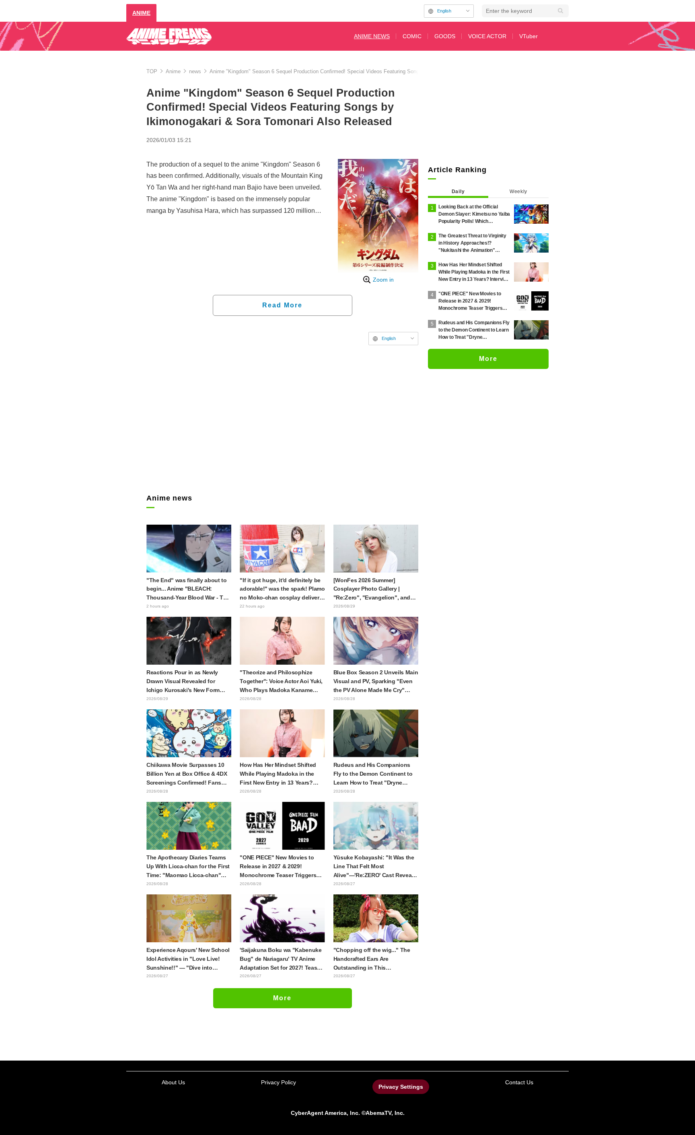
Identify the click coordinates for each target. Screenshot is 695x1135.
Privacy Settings (400, 1087)
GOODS (444, 36)
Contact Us (519, 1082)
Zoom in (383, 279)
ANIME (141, 13)
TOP (151, 71)
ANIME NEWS (372, 36)
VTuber (528, 36)
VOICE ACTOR (487, 36)
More (282, 998)
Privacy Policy (278, 1082)
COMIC (412, 36)
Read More (282, 305)
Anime (173, 71)
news (195, 71)
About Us (173, 1082)
